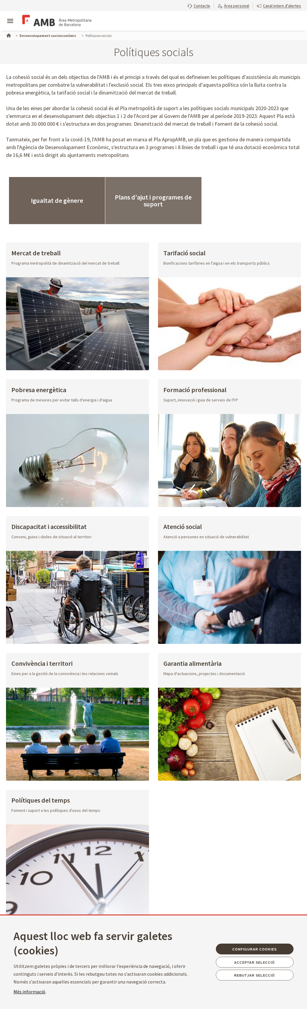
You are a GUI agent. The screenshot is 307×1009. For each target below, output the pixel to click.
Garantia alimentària (192, 664)
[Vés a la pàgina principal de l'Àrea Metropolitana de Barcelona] (56, 21)
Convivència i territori (42, 664)
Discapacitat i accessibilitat (49, 527)
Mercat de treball (36, 253)
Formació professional (194, 390)
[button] (198, 5)
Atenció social (182, 527)
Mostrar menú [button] (10, 16)
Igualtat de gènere (57, 200)
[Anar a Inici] (8, 35)
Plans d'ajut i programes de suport (153, 200)
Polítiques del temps (40, 800)
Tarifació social (184, 253)
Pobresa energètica (38, 390)
